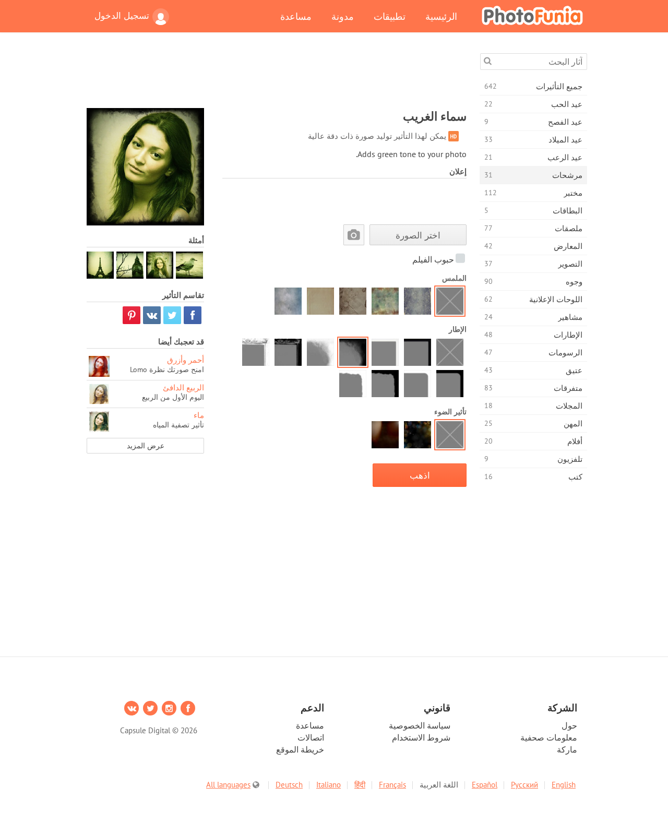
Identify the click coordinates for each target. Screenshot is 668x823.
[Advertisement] (277, 76)
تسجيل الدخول (121, 15)
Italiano (328, 785)
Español (484, 785)
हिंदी (359, 785)
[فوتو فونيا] (532, 15)
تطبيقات (389, 16)
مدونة (342, 16)
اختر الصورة (418, 235)
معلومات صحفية (548, 737)
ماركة (567, 749)
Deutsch (289, 785)
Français (392, 785)
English (564, 785)
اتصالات (310, 737)
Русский (524, 785)
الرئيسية (441, 16)
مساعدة (296, 16)
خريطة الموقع (300, 749)
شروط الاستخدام (421, 737)
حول (569, 725)
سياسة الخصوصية (419, 725)
